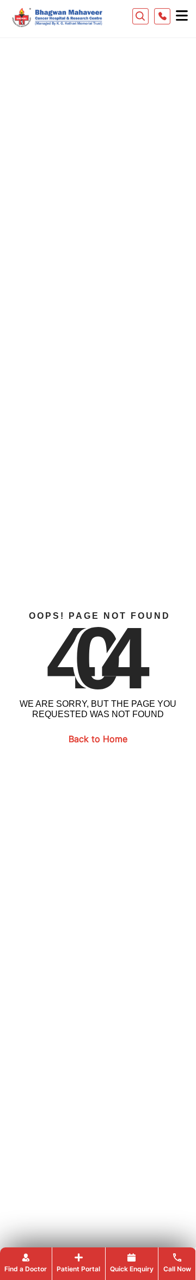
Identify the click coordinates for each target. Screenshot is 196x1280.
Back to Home (98, 738)
